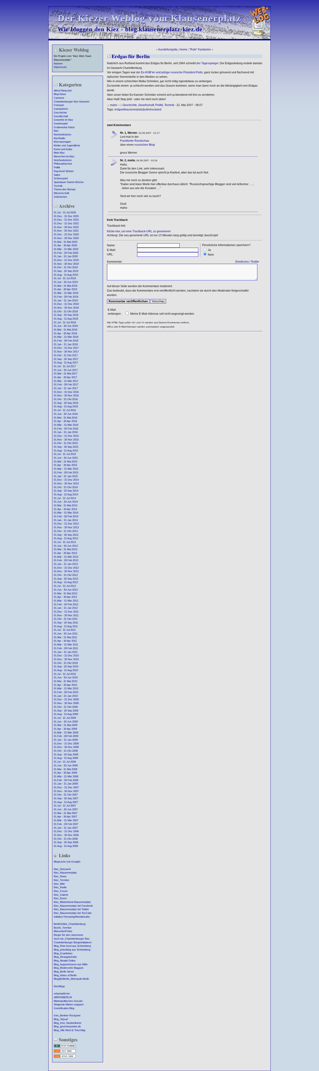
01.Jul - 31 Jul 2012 (65, 586)
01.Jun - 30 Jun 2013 (66, 545)
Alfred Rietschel (62, 90)
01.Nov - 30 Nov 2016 (66, 395)
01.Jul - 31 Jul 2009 (65, 717)
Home (183, 49)
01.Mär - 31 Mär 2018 (66, 336)
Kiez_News (60, 876)
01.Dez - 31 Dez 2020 (66, 234)
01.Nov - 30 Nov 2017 (66, 351)
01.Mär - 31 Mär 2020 (66, 249)
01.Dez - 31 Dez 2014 (66, 479)
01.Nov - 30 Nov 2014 (66, 483)
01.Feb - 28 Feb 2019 (66, 296)
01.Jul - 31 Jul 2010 (65, 674)
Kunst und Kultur (63, 149)
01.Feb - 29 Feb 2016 (66, 428)
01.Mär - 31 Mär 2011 (66, 644)
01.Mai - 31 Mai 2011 (65, 637)
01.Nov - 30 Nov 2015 (66, 439)
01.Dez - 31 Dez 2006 (66, 831)
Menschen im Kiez (64, 156)
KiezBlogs (59, 986)
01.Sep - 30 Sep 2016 (66, 403)
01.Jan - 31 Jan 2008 (66, 783)
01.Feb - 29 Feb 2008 (66, 780)
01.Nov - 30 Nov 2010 (66, 659)
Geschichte (60, 112)
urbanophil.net (62, 993)
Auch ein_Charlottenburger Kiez (72, 938)
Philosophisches (63, 163)
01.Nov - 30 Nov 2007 (66, 791)
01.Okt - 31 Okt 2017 (66, 355)
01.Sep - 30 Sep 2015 (66, 446)
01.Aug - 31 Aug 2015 (66, 450)
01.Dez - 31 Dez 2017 (66, 347)
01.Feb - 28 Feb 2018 (66, 340)
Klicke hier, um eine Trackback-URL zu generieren (139, 231)
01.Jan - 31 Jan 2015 (66, 476)
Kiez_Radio (60, 887)
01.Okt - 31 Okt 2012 (66, 575)
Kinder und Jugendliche (67, 145)
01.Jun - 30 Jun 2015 (66, 457)
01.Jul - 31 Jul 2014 (65, 498)
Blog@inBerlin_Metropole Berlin (71, 978)
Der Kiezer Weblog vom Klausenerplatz (149, 18)
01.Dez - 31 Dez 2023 (66, 219)
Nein (211, 254)
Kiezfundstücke (62, 134)
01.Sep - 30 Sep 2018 (66, 315)
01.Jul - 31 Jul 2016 (65, 410)
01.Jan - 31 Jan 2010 (66, 695)
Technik (58, 185)
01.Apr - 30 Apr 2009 (65, 728)
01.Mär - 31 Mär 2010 (66, 688)
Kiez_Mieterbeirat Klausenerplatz (72, 902)
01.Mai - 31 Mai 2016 (65, 417)
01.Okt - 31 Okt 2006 (66, 838)
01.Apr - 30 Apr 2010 (65, 684)
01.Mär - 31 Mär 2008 (66, 776)
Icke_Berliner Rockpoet (67, 1015)
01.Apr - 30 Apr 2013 (65, 553)
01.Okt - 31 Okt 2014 (66, 487)
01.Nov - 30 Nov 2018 (66, 307)
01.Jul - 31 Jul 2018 (65, 322)
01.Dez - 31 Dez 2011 (66, 611)
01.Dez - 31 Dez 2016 (66, 392)
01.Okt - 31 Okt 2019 (66, 267)
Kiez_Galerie (61, 894)
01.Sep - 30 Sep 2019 (66, 271)
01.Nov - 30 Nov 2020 (66, 238)
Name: (111, 245)
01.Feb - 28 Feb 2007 (66, 824)
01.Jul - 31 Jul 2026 (65, 212)
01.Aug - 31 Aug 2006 (66, 846)
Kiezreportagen (62, 141)
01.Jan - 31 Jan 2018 (66, 344)
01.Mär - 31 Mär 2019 (66, 293)
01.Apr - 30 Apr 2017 (65, 377)
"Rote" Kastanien (200, 49)
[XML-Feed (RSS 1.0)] (65, 1052)
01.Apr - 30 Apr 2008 (65, 772)
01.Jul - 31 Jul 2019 (65, 278)
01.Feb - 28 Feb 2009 (66, 736)
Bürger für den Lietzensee (68, 935)
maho (113, 105)
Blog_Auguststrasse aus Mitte (71, 964)
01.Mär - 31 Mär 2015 (66, 468)
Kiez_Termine (61, 880)
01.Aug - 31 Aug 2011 (66, 626)
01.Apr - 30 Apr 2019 (65, 289)
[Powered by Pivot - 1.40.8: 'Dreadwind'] (65, 1047)
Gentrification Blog (64, 1008)
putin (146, 109)
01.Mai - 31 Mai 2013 (65, 549)
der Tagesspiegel (207, 63)
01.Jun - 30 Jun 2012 (66, 589)
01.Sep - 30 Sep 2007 (66, 798)
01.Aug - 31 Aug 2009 (66, 714)
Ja (209, 250)
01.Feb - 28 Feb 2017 (66, 384)
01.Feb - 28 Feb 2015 (66, 472)
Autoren (58, 63)
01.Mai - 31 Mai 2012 (65, 593)
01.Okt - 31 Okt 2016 (66, 399)
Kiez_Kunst (60, 898)
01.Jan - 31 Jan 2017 (66, 388)
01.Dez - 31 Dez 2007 (66, 787)
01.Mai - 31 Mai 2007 (65, 813)
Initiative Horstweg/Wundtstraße (72, 916)
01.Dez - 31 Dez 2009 (66, 699)
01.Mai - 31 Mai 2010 (65, 681)
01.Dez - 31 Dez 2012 (66, 567)
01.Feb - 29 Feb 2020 (66, 252)
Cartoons (59, 97)
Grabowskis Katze (64, 127)
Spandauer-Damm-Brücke (69, 182)
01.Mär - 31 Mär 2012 (66, 600)
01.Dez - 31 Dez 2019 (66, 260)
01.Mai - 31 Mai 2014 (65, 505)
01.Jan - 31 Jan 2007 (66, 827)
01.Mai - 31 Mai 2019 (65, 285)
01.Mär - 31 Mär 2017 (66, 381)
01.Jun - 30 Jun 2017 (66, 370)
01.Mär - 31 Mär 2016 (66, 424)
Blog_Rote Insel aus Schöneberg (72, 945)
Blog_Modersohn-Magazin (68, 967)
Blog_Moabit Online (64, 960)
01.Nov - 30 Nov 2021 (66, 230)
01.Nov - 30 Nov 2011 (66, 615)
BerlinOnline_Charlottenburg (69, 924)
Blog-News (60, 94)
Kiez (56, 130)
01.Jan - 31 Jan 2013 (66, 564)
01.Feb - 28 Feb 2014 (66, 516)
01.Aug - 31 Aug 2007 (66, 802)
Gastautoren (61, 108)
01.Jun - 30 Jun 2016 (66, 413)
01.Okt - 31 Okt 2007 (66, 794)
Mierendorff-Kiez (63, 931)
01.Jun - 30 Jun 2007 (66, 809)
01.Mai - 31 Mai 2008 (65, 769)
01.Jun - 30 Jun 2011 (66, 633)
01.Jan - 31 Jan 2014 (66, 520)
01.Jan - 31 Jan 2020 (66, 256)
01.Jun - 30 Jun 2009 (66, 721)
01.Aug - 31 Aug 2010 (66, 670)
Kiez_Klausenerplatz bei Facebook (73, 905)
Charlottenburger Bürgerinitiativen (73, 942)
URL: (110, 254)
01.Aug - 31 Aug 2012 (66, 582)
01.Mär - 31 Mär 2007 (66, 820)
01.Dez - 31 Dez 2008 (66, 743)
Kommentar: (114, 261)
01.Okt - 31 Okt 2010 (66, 663)
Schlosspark (61, 178)
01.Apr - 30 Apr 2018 (65, 333)
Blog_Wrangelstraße (65, 956)
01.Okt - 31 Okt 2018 (66, 311)
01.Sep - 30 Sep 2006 (66, 842)
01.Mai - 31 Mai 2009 (65, 725)
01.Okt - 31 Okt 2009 (66, 706)
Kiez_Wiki (59, 883)
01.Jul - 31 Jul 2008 (65, 761)
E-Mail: (111, 250)
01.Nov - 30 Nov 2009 (66, 703)
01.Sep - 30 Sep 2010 (66, 666)
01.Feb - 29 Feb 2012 (66, 604)
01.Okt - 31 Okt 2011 (66, 618)
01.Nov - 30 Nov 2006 (66, 835)
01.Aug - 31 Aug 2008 (66, 758)
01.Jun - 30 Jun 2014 (66, 501)
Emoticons (242, 261)
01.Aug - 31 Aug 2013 (66, 538)
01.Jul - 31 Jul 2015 (65, 454)
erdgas (118, 109)
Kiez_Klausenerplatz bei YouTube (73, 913)
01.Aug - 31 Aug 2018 (66, 318)
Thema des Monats (65, 189)
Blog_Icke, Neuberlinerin (67, 1023)
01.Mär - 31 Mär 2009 (66, 732)
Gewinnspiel (60, 123)
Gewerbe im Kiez (63, 119)
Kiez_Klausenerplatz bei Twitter (71, 909)
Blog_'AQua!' (61, 1019)
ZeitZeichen (60, 196)
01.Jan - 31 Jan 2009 (66, 739)
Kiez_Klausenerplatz (65, 872)
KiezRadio (59, 138)
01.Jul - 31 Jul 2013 (65, 542)
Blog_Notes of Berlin (65, 975)
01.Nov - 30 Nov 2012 (66, 571)
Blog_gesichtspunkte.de (67, 1026)
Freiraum (59, 105)
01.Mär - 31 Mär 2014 (66, 512)
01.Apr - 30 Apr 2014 (65, 509)
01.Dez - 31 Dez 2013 (66, 523)
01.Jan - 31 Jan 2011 (66, 652)
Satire (57, 174)
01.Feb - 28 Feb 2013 (66, 560)
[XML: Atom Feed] (65, 1057)
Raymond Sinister (64, 171)
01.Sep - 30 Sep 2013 (66, 534)
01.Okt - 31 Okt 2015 (66, 443)
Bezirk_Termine (62, 927)
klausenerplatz (133, 109)
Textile (255, 261)
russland (155, 109)
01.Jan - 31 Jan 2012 (66, 607)
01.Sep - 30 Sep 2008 (66, 754)
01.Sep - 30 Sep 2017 (66, 359)
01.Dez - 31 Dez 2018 (66, 304)
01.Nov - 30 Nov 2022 (66, 227)
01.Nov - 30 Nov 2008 (66, 747)
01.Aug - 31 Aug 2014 (66, 494)
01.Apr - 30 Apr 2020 (65, 245)
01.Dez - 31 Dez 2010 (66, 655)
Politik (57, 167)
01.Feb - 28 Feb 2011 (66, 648)
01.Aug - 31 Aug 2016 (66, 406)
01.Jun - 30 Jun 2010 (66, 677)
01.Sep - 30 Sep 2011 (66, 622)
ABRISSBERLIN (63, 997)
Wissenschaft (61, 193)
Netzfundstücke (63, 160)
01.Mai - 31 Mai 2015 (65, 461)
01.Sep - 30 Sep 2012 (66, 578)
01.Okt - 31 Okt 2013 (66, 531)
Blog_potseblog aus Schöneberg (72, 949)
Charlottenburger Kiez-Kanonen (71, 101)
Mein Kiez (59, 152)
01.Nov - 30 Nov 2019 (66, 263)
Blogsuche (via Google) (67, 861)
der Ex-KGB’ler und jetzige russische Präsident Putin (169, 72)
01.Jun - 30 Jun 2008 (66, 765)
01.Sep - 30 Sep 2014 (66, 490)
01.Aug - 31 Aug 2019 (66, 274)
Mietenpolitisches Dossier (68, 1001)
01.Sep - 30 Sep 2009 (66, 710)
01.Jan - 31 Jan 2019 (66, 300)
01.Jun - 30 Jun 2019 (66, 282)
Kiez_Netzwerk (62, 869)
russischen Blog (145, 144)
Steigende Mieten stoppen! (69, 1004)
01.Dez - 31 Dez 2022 (66, 223)
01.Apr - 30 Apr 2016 (65, 421)
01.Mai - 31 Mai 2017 (65, 373)
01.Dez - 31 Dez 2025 (66, 216)
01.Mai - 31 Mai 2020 (65, 241)
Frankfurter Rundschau (134, 140)
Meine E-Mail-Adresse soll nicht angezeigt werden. (162, 313)
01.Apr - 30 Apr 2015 (65, 465)
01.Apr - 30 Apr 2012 (65, 596)
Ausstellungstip (167, 49)
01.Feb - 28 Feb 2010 (66, 692)
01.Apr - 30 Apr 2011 (65, 640)
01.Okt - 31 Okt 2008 (66, 750)
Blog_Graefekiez (63, 953)
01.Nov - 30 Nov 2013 (66, 527)
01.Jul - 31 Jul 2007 (65, 805)
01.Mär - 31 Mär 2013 (66, 556)
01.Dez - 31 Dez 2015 (66, 435)
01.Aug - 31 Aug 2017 (66, 362)
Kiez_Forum (60, 891)
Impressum (60, 67)
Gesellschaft (61, 116)
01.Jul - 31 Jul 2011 (65, 629)
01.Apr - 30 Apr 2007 (65, 816)
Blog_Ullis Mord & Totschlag (69, 1030)
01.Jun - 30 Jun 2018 (66, 325)
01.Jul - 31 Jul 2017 (65, 366)
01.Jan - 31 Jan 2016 (66, 432)
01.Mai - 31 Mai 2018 (65, 329)
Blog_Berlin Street (64, 971)
